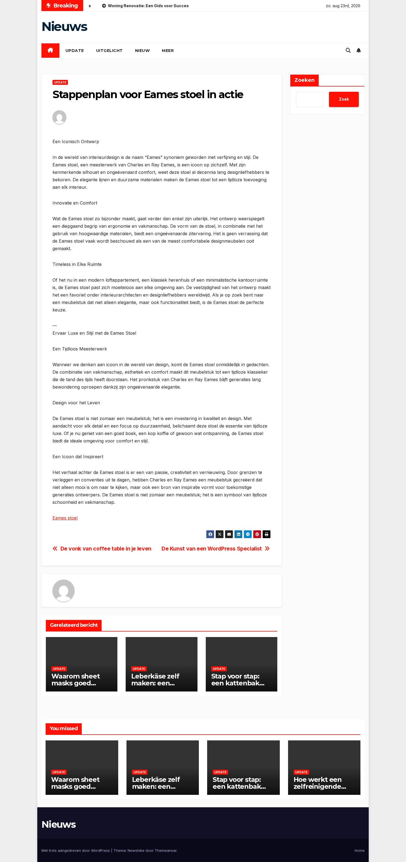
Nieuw (142, 50)
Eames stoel (65, 518)
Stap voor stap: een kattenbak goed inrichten (235, 683)
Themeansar (165, 850)
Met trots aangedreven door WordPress (76, 850)
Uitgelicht (109, 50)
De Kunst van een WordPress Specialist (212, 549)
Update (74, 50)
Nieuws (64, 26)
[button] (348, 50)
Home (360, 850)
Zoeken (304, 80)
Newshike (136, 850)
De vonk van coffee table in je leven (105, 549)
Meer (168, 50)
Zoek (344, 99)
